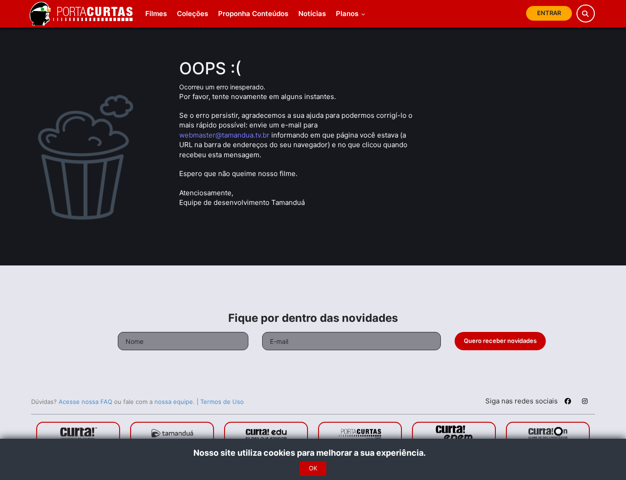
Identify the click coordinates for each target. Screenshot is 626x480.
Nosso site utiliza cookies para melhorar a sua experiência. (313, 453)
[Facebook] (568, 402)
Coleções (192, 13)
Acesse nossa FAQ (85, 401)
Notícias (312, 13)
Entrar (549, 13)
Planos (348, 13)
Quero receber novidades (500, 340)
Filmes (156, 13)
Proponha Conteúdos (253, 13)
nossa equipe (173, 401)
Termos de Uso (222, 401)
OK (313, 468)
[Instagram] (585, 402)
